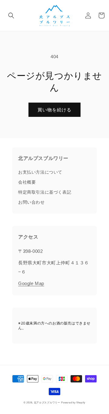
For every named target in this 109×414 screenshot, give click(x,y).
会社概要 (27, 182)
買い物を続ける (54, 109)
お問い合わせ (31, 202)
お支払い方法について (40, 172)
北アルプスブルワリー (47, 402)
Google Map (31, 283)
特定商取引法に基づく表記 (44, 192)
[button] (11, 15)
